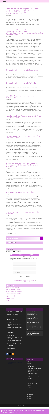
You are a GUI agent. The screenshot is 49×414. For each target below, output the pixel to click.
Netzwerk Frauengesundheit (25, 405)
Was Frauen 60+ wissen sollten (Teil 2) (20, 192)
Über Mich (29, 363)
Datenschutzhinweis (28, 281)
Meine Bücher (29, 387)
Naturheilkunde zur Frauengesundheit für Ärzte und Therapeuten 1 (23, 117)
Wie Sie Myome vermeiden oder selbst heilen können (34, 328)
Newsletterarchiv (20, 281)
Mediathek (29, 389)
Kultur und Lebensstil (10, 298)
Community (29, 398)
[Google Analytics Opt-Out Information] (1, 411)
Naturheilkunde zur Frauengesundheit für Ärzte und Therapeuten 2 (23, 137)
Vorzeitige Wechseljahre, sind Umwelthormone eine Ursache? (23, 97)
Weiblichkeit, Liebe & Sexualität (12, 287)
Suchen (19, 251)
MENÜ (5, 1)
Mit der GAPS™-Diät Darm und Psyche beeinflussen (34, 322)
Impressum (29, 400)
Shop (28, 391)
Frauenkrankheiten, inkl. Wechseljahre (14, 293)
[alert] (14, 363)
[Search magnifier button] (41, 238)
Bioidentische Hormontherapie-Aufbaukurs (21, 83)
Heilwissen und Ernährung (11, 296)
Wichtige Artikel (31, 366)
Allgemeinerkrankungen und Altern (13, 295)
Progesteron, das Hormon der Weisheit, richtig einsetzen (23, 213)
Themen (28, 365)
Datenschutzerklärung (27, 410)
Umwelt (7, 300)
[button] (7, 354)
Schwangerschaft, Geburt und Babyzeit (14, 291)
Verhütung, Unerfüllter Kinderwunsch (13, 289)
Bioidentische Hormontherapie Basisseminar (22, 70)
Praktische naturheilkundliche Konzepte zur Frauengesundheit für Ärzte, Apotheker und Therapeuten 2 (22, 165)
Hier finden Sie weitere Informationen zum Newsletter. (24, 280)
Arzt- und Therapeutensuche (32, 392)
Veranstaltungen (30, 394)
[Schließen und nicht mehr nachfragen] (47, 411)
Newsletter (29, 396)
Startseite (29, 361)
